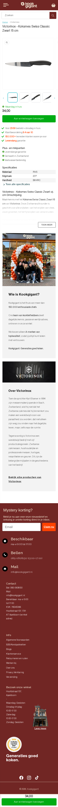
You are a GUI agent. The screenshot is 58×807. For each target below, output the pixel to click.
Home (5, 22)
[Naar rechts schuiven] (54, 98)
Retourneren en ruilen (17, 658)
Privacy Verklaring (15, 672)
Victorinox (14, 22)
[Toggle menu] (6, 5)
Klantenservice (13, 654)
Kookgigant (33, 789)
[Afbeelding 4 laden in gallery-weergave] (47, 97)
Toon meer (46, 225)
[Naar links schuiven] (3, 98)
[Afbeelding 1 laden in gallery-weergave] (12, 97)
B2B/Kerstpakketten (16, 645)
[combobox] (29, 15)
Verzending (11, 677)
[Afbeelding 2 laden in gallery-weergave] (24, 97)
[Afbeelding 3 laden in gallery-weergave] (36, 97)
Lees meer (40, 728)
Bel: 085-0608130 (14, 588)
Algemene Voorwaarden (18, 640)
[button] (53, 5)
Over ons (10, 668)
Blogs (9, 649)
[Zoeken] (52, 15)
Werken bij (11, 663)
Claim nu (49, 527)
